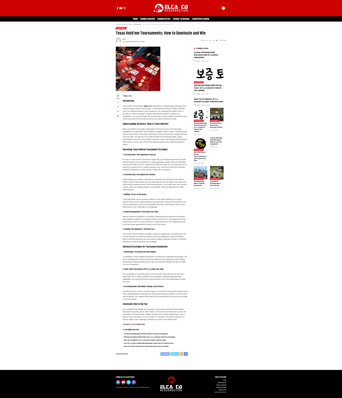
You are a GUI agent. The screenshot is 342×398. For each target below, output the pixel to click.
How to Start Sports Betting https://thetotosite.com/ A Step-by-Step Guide (146, 346)
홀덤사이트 (148, 106)
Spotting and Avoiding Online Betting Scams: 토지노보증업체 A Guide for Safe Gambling (149, 337)
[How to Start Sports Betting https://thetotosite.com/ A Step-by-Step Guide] (200, 143)
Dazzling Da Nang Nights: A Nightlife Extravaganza (199, 183)
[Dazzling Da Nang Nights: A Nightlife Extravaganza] (200, 173)
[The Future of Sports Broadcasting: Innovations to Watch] (217, 114)
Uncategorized (121, 28)
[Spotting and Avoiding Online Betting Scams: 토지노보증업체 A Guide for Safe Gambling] (209, 74)
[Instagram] (124, 8)
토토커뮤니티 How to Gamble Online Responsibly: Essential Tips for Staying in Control (149, 343)
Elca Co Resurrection (132, 387)
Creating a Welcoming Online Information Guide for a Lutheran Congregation (146, 334)
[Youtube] (123, 382)
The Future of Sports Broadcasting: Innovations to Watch (216, 125)
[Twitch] (134, 382)
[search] (218, 8)
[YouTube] (121, 8)
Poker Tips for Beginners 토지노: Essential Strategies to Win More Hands (145, 340)
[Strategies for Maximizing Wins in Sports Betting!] (217, 173)
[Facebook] (117, 8)
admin (124, 39)
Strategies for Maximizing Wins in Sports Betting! (215, 183)
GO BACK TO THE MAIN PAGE (134, 324)
